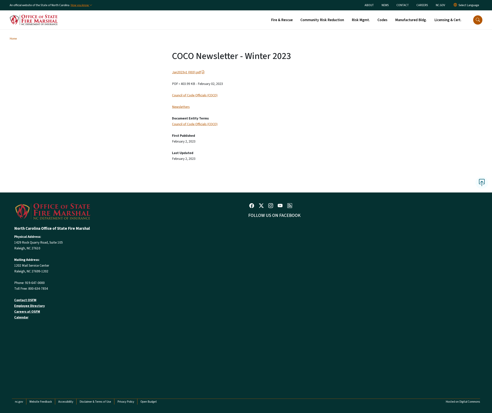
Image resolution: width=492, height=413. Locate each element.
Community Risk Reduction (322, 20)
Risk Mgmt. (361, 20)
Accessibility (65, 402)
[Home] (34, 15)
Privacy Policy (125, 402)
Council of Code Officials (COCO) (195, 95)
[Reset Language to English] (455, 5)
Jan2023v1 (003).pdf (186, 72)
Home (13, 38)
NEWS (385, 5)
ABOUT (369, 5)
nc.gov (19, 402)
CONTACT (402, 5)
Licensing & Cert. (447, 20)
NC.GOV (440, 5)
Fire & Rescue (282, 20)
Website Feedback (40, 402)
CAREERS (422, 5)
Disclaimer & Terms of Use (95, 402)
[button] (477, 20)
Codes (382, 20)
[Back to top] (481, 183)
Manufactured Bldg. (411, 20)
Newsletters (181, 106)
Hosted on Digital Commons (463, 402)
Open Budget (148, 402)
